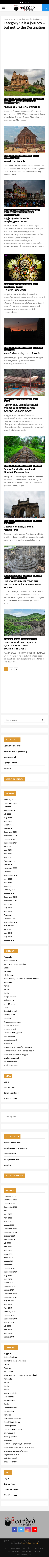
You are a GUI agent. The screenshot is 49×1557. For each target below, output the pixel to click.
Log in (6, 1082)
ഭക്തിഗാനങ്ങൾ (10, 1061)
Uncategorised (10, 1029)
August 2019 (9, 904)
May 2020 (8, 879)
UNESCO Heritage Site (11, 103)
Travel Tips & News (30, 101)
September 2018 (10, 922)
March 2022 (8, 825)
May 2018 (8, 936)
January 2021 (9, 864)
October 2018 (9, 918)
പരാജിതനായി (10, 757)
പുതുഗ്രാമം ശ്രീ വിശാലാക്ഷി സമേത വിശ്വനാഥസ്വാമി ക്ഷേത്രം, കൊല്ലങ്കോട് (21, 408)
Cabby (6, 968)
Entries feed (9, 1087)
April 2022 (8, 821)
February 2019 (9, 915)
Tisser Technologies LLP (29, 1543)
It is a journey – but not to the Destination (21, 978)
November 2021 (10, 835)
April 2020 (8, 882)
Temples (19, 101)
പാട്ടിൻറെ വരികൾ (11, 1058)
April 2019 (8, 911)
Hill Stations (27, 575)
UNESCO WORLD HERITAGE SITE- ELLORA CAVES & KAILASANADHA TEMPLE (22, 584)
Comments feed (11, 1093)
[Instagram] (28, 1529)
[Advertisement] (24, 49)
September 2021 (10, 843)
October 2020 (9, 871)
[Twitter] (21, 1529)
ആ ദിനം (7, 768)
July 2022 (7, 814)
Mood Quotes (37, 348)
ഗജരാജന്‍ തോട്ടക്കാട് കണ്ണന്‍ (16, 1054)
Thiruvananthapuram (12, 1022)
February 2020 (9, 889)
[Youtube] (34, 1529)
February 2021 (9, 861)
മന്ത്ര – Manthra (10, 1065)
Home (6, 1548)
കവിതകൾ (8, 1043)
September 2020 (10, 875)
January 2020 (9, 893)
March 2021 (8, 857)
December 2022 (10, 803)
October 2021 (9, 839)
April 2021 (8, 853)
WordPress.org (10, 1098)
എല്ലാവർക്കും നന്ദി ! (12, 746)
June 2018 (8, 933)
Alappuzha (8, 957)
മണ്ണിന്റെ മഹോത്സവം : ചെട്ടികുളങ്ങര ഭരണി (17, 219)
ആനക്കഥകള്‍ (9, 1036)
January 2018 (9, 940)
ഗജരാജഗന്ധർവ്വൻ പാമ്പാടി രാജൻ (19, 1051)
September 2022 (10, 810)
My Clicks (26, 1548)
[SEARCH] (42, 720)
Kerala (6, 212)
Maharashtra (37, 466)
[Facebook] (14, 1529)
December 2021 (10, 832)
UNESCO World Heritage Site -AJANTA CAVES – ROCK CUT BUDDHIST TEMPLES (20, 645)
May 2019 (8, 908)
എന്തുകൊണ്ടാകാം (11, 762)
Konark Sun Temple (14, 161)
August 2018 (9, 926)
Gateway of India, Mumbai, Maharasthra (19, 528)
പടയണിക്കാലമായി (15, 290)
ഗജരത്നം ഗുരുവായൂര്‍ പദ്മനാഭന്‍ (18, 1047)
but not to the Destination (13, 575)
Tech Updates (9, 1014)
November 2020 (10, 868)
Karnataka (8, 982)
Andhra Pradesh (10, 960)
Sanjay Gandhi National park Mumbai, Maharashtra (20, 470)
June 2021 (8, 850)
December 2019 (10, 897)
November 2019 (10, 900)
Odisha (35, 155)
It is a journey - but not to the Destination (18, 99)
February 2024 (9, 799)
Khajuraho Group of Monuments (22, 107)
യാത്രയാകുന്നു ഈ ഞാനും (15, 751)
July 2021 (7, 846)
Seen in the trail (9, 101)
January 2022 (9, 828)
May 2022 (8, 817)
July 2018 (7, 929)
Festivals (7, 210)
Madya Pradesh (38, 99)
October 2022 (9, 807)
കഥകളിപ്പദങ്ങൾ (10, 1040)
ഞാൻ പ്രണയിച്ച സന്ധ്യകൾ (21, 353)
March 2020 (8, 886)
